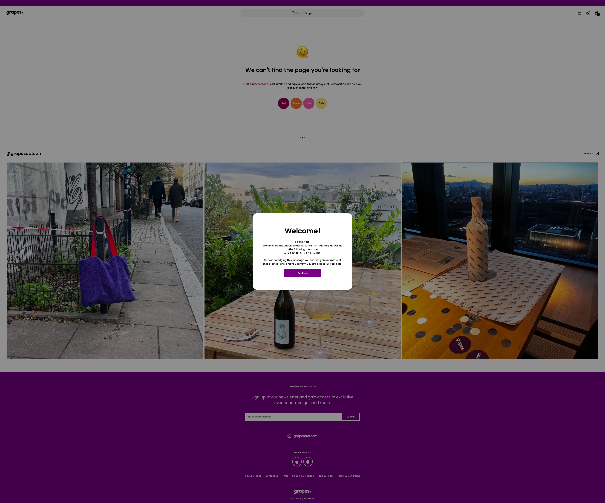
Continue (302, 273)
